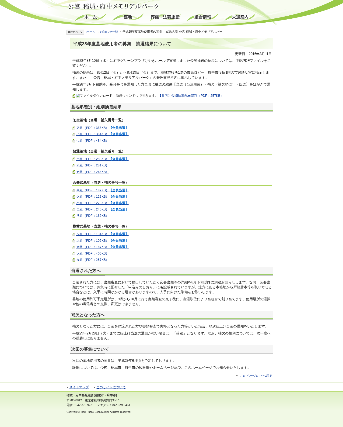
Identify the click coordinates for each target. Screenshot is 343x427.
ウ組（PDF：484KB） (92, 140)
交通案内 (240, 17)
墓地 (128, 17)
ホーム (91, 17)
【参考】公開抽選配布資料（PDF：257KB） (191, 95)
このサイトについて (111, 387)
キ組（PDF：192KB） (102, 190)
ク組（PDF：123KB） (102, 196)
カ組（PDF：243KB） (92, 172)
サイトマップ (79, 387)
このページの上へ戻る (256, 376)
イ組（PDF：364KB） (102, 134)
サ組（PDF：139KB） (92, 215)
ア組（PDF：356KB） (102, 128)
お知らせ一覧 (109, 32)
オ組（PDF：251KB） (92, 165)
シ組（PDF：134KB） (102, 234)
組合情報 (203, 17)
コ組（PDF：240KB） (102, 209)
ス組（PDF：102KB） (102, 240)
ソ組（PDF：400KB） (92, 253)
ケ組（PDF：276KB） (102, 203)
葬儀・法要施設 (165, 17)
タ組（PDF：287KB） (92, 260)
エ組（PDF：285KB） (102, 159)
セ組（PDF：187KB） (102, 247)
